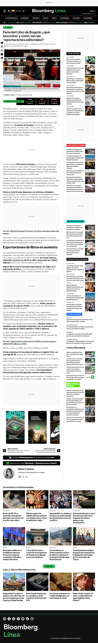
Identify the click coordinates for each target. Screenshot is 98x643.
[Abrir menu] (4, 11)
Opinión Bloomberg (74, 314)
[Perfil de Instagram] (18, 618)
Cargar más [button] (49, 566)
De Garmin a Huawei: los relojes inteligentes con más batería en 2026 (60, 595)
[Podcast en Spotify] (32, 618)
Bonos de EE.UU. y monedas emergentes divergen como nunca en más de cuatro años (75, 278)
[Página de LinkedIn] (22, 618)
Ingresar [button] (92, 11)
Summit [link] (45, 18)
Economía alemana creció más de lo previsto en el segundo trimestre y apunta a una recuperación (84, 518)
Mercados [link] (36, 18)
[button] (1, 42)
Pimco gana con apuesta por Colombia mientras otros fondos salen (18, 451)
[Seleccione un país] (23, 11)
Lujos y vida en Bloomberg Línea (19, 569)
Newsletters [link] (25, 18)
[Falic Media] (83, 13)
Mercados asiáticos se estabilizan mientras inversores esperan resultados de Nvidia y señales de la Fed (12, 555)
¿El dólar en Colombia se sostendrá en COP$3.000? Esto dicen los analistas (74, 151)
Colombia (7, 27)
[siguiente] (58, 450)
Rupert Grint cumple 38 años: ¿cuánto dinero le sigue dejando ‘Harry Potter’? (83, 597)
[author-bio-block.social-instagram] (23, 477)
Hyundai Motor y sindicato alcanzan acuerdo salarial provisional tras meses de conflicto (60, 516)
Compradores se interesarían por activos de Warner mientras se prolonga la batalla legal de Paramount (59, 555)
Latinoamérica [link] (64, 18)
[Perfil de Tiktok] (27, 618)
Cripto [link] (54, 18)
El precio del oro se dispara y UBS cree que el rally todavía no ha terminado (74, 80)
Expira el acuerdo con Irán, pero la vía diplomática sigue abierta (74, 354)
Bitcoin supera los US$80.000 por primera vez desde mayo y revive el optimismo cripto (36, 516)
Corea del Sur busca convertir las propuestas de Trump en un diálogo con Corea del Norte (36, 553)
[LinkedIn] (26, 477)
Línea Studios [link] (88, 18)
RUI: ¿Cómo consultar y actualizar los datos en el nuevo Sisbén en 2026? (73, 61)
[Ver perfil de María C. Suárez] (10, 473)
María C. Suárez (10, 95)
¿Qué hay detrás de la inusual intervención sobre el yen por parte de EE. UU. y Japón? (75, 377)
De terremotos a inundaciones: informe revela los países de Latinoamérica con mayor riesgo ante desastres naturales (75, 411)
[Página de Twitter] (9, 618)
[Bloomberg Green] (80, 384)
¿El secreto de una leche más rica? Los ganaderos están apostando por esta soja (75, 419)
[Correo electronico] (19, 477)
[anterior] (4, 450)
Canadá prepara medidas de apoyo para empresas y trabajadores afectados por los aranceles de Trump (84, 555)
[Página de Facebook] (4, 618)
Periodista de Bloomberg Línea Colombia (31, 472)
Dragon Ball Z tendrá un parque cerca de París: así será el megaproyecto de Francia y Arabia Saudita (13, 597)
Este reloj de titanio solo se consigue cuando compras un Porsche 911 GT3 (36, 597)
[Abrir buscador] (9, 11)
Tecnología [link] (76, 18)
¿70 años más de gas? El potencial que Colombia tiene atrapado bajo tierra (45, 451)
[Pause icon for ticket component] (4, 22)
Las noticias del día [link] (11, 18)
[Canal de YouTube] (13, 618)
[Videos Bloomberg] (80, 348)
